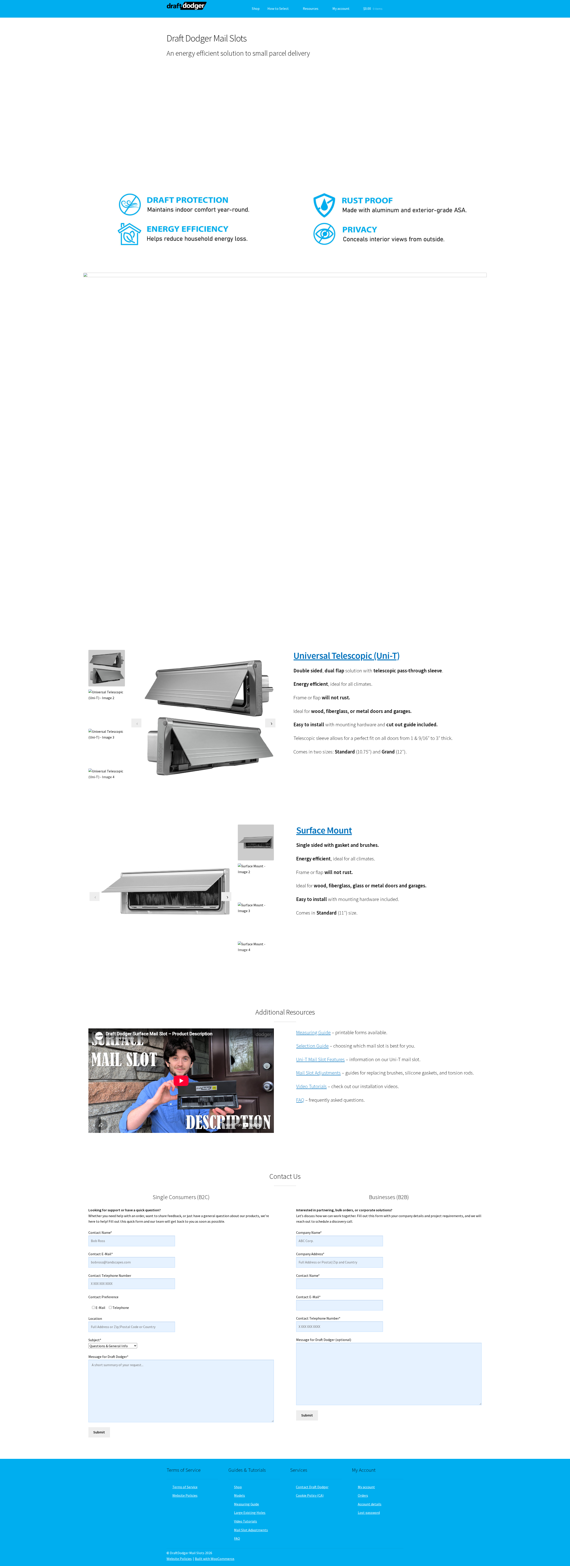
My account (341, 8)
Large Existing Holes (249, 1512)
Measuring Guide (313, 1032)
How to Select (278, 8)
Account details (369, 1504)
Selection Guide (312, 1046)
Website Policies (184, 1495)
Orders (363, 1495)
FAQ (300, 1100)
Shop (256, 8)
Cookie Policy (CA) (310, 1495)
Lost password (369, 1512)
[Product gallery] (209, 718)
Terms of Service (184, 1487)
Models (239, 1495)
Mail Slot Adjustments (318, 1073)
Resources (310, 8)
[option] (106, 707)
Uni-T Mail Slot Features (320, 1059)
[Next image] (270, 723)
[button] (159, 120)
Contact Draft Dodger (312, 1487)
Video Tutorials (311, 1086)
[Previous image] (136, 723)
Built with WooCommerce (214, 1558)
